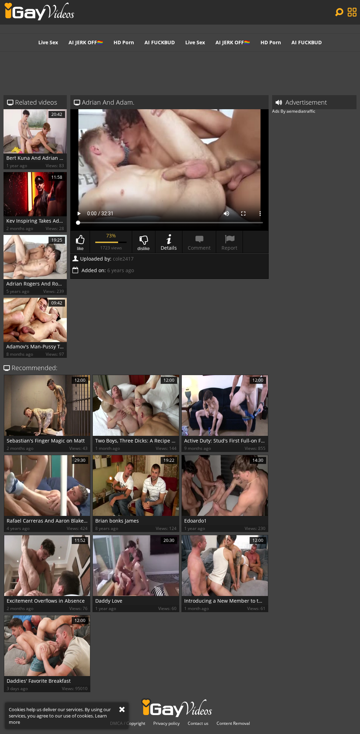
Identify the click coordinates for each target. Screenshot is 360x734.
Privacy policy (166, 723)
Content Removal (233, 723)
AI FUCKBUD (159, 42)
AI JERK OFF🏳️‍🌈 (86, 42)
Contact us (198, 723)
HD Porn (124, 42)
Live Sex (48, 42)
